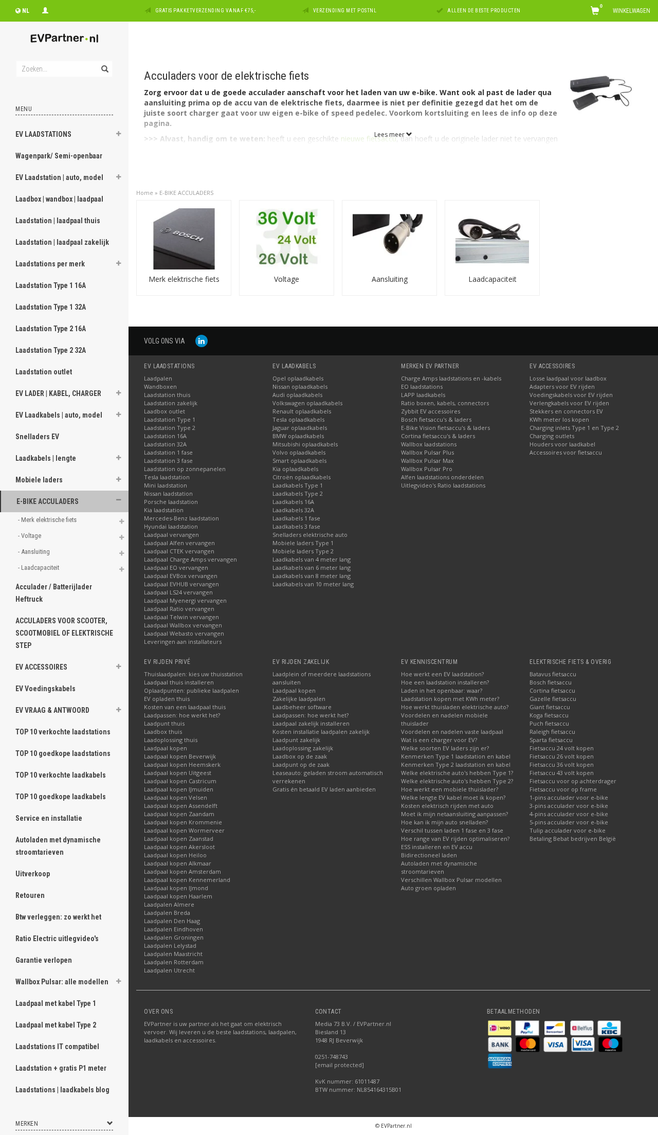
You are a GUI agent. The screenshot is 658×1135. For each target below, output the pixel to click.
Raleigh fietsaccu (552, 731)
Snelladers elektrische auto (310, 534)
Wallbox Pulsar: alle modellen (61, 982)
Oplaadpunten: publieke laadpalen (191, 690)
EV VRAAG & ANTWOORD (52, 710)
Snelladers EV (37, 437)
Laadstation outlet (43, 372)
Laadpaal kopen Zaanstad (178, 838)
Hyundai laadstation (171, 526)
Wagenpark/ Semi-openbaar (58, 156)
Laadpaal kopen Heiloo (175, 855)
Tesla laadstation (167, 477)
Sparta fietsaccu (551, 740)
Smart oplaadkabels (299, 460)
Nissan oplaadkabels (299, 386)
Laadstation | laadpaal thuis (57, 221)
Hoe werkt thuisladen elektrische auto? (454, 707)
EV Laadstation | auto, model (59, 177)
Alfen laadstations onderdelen (442, 477)
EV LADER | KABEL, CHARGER (58, 393)
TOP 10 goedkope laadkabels (60, 796)
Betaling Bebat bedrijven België (572, 838)
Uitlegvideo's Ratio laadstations (443, 485)
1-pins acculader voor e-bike (568, 797)
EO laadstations (422, 386)
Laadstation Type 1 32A (50, 307)
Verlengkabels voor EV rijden (569, 403)
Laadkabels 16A (293, 502)
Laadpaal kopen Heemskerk (182, 764)
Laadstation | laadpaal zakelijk (62, 242)
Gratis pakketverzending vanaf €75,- (205, 10)
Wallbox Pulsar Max (427, 460)
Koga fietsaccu (549, 715)
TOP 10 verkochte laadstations (63, 732)
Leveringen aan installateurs (183, 641)
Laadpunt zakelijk (296, 740)
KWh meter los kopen (559, 419)
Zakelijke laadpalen (298, 698)
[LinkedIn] (201, 341)
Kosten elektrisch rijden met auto (447, 805)
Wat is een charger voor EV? (439, 740)
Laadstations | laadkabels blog (62, 1090)
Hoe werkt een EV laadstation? (442, 674)
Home (144, 192)
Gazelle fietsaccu (552, 698)
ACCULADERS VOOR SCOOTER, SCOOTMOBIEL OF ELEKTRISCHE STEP (64, 633)
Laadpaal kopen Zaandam (179, 814)
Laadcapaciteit (492, 279)
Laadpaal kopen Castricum (180, 781)
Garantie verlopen (43, 960)
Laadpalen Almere (169, 904)
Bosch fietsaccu (550, 682)
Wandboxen (160, 386)
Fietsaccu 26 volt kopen (561, 756)
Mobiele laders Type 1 (303, 543)
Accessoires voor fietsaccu (565, 452)
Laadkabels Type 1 (297, 485)
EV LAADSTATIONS (43, 134)
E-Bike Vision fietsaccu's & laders (445, 427)
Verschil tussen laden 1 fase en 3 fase (452, 830)
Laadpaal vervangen (171, 534)
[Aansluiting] (389, 238)
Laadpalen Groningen (174, 937)
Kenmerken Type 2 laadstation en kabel (455, 764)
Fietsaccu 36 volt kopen (561, 764)
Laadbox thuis (163, 731)
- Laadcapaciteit (39, 567)
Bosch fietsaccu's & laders (436, 419)
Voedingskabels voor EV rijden (571, 395)
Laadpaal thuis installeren (179, 682)
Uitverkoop (32, 874)
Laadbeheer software (302, 707)
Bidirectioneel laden (429, 855)
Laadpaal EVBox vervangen (180, 576)
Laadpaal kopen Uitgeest (177, 773)
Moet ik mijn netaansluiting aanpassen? (454, 814)
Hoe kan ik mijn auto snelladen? (444, 822)
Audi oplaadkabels (297, 395)
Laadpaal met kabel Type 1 (55, 1003)
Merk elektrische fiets (184, 279)
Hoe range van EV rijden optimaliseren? (455, 838)
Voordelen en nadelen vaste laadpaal (452, 731)
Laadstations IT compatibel (57, 1046)
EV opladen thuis (167, 698)
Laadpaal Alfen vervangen (179, 543)
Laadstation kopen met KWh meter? (450, 698)
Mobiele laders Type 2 (303, 551)
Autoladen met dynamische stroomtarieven (58, 846)
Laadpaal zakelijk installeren (311, 723)
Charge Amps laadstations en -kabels (451, 378)
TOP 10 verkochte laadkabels (60, 775)
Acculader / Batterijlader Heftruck (53, 593)
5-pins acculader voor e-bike (568, 822)
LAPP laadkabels (423, 395)
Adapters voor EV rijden (562, 386)
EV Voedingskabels (45, 688)
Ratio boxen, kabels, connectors (445, 403)
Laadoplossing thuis (170, 740)
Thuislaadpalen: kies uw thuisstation (193, 674)
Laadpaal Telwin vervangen (181, 617)
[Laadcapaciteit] (492, 238)
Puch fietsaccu (549, 723)
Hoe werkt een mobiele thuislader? (449, 789)
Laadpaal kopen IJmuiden (178, 789)
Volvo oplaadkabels (298, 452)
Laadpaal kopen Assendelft (180, 805)
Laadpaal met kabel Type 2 (55, 1025)
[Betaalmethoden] (500, 1027)
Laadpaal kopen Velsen (175, 797)
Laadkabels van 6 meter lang (311, 567)
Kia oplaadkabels (295, 469)
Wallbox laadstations (428, 444)
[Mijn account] (45, 9)
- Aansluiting (34, 551)
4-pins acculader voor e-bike (568, 814)
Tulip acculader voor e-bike (567, 830)
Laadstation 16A (165, 436)
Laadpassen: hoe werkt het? (182, 715)
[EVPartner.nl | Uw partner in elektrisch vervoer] (64, 38)
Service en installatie (48, 818)
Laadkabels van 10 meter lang (313, 584)
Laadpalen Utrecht (169, 970)
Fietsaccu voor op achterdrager (572, 781)
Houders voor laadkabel (562, 444)
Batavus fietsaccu (552, 674)
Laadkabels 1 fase (296, 518)
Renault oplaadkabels (301, 411)
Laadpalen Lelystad (170, 945)
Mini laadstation (165, 485)
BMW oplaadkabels (298, 436)
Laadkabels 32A (293, 510)
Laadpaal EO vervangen (176, 567)
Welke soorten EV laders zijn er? (445, 748)
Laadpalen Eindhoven (173, 929)
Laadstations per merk (50, 264)
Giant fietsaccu (549, 707)
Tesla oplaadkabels (298, 419)
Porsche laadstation (171, 502)
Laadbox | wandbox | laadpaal (59, 199)
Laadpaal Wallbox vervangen (183, 625)
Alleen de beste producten (484, 10)
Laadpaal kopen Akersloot (179, 847)
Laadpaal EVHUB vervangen (181, 584)
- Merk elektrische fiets (48, 520)
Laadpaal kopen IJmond (176, 888)
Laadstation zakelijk (170, 403)
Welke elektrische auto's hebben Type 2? (457, 781)
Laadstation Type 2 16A (50, 329)
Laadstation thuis (167, 395)
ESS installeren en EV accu (436, 847)
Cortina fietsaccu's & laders (438, 436)
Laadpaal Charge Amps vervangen (190, 559)
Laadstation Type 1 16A (50, 285)
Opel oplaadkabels (297, 378)
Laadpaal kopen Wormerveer (184, 830)
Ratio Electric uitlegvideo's (57, 938)
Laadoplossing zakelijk (302, 748)
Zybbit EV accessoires (430, 411)
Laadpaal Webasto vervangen (184, 633)
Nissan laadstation (168, 493)
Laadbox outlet (164, 411)
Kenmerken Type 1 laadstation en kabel (455, 756)
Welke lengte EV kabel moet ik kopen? (453, 797)
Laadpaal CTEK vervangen (179, 551)
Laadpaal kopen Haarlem (178, 896)
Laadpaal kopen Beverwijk (180, 756)
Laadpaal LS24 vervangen (178, 592)
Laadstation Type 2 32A (50, 350)
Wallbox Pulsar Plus (427, 452)
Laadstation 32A (165, 444)
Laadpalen (158, 378)
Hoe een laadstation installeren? (445, 682)
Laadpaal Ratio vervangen (179, 608)
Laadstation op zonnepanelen (185, 469)
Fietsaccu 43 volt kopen (561, 773)
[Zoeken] (104, 63)
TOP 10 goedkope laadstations (63, 753)
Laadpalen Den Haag (172, 921)
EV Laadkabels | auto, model (58, 415)
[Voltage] (286, 238)
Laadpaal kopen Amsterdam (182, 871)
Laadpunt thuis (164, 723)
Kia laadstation (164, 510)
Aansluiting (390, 279)
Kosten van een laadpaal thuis (185, 707)
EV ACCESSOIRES (41, 667)
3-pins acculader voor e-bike (568, 805)
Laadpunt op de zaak (301, 764)
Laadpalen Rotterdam (174, 962)
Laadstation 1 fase (168, 452)
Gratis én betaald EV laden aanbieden (324, 789)
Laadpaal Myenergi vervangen (185, 600)
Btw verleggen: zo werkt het (58, 917)
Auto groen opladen (428, 888)
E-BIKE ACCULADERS (47, 501)
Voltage (286, 279)
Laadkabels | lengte (45, 458)
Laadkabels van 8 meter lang (311, 576)
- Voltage (30, 535)
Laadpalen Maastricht (173, 954)
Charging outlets (551, 436)
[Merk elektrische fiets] (184, 238)
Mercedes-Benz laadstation (181, 518)
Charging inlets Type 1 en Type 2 (574, 427)
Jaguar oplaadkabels (299, 427)
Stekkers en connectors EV (566, 411)
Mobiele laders (39, 480)
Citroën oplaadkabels (301, 477)
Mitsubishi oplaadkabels (305, 444)
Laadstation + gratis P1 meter (60, 1068)
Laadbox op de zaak (299, 756)
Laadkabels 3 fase (296, 526)
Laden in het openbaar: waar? (441, 690)
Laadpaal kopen (165, 748)
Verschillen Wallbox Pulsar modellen (451, 880)
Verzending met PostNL (345, 10)
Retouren (30, 895)
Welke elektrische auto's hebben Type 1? (457, 773)
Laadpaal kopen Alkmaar (177, 863)
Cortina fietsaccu (552, 690)
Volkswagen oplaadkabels (307, 403)
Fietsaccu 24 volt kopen (561, 748)
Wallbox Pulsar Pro (426, 469)
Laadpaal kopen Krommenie (183, 822)
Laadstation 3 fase (168, 460)
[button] (118, 135)
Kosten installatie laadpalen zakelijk (321, 731)
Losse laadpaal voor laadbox (568, 378)
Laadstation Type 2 (169, 427)
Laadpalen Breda (167, 912)
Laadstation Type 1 (169, 419)
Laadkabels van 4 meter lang (311, 559)
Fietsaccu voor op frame (563, 789)
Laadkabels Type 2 (297, 493)
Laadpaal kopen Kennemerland (187, 880)
